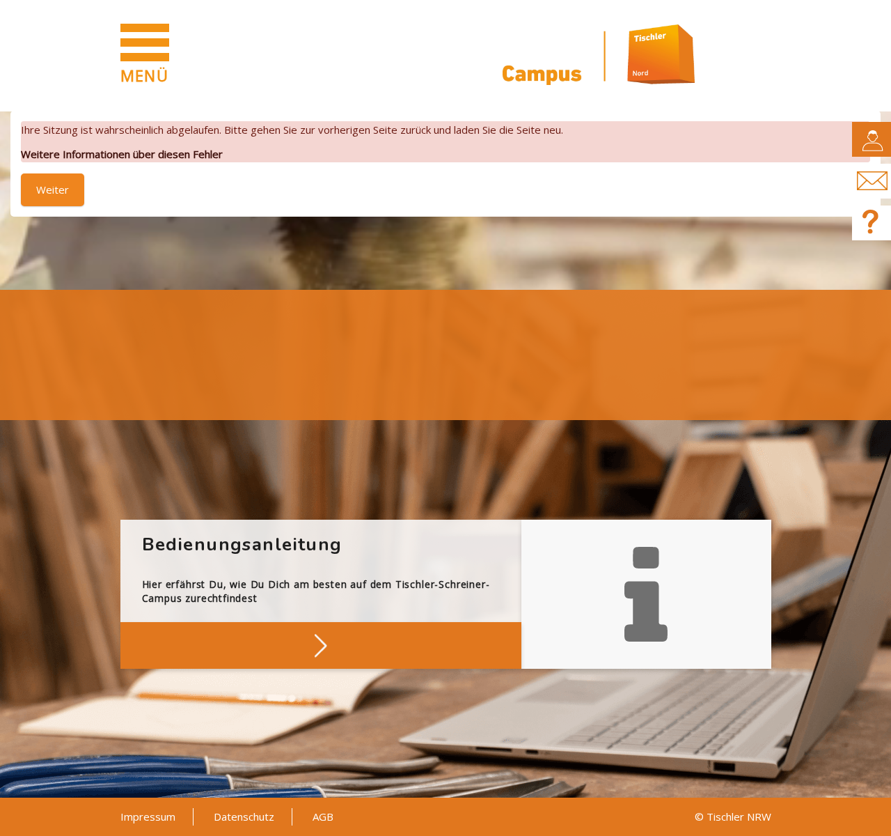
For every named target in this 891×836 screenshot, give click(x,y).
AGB (323, 816)
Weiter (52, 189)
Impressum (147, 816)
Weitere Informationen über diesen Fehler (122, 154)
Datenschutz (244, 816)
